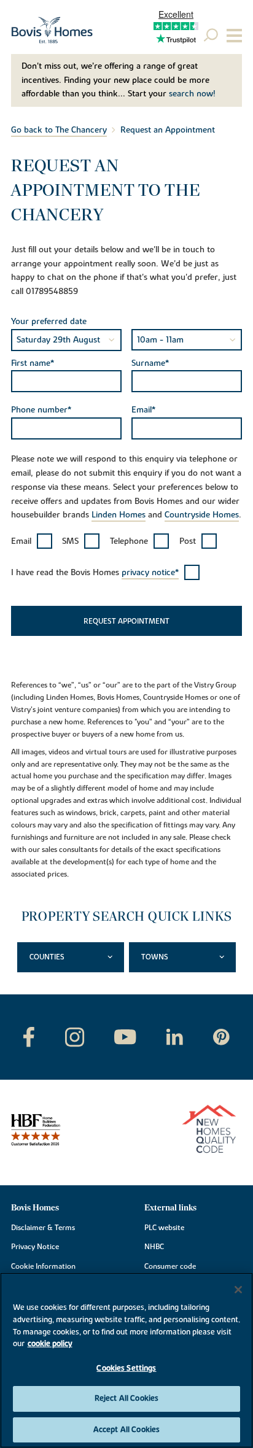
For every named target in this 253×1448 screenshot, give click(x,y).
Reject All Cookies (126, 1398)
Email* (143, 410)
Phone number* (41, 410)
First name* (32, 363)
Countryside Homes (202, 515)
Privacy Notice (35, 1246)
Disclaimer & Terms (43, 1227)
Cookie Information (43, 1266)
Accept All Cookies (126, 1429)
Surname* (150, 363)
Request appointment (126, 621)
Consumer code (170, 1266)
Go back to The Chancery (59, 130)
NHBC (154, 1246)
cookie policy (50, 1344)
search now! (192, 93)
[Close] (238, 1289)
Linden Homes (118, 515)
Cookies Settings (126, 1368)
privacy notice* (150, 572)
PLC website (164, 1227)
